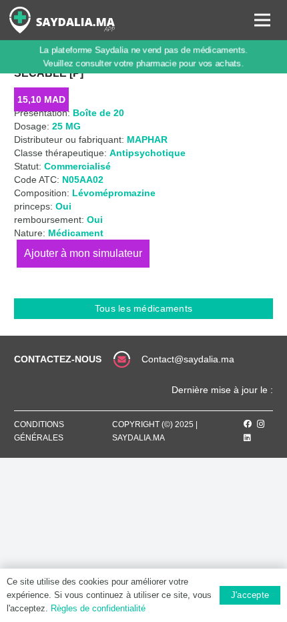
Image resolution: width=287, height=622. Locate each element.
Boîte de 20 (98, 112)
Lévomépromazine (114, 193)
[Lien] (62, 20)
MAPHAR (147, 139)
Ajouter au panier (83, 253)
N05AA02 (82, 179)
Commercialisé (77, 166)
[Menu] (262, 20)
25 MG (66, 126)
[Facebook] (248, 424)
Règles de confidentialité (98, 608)
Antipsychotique (147, 152)
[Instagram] (261, 424)
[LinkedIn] (247, 438)
